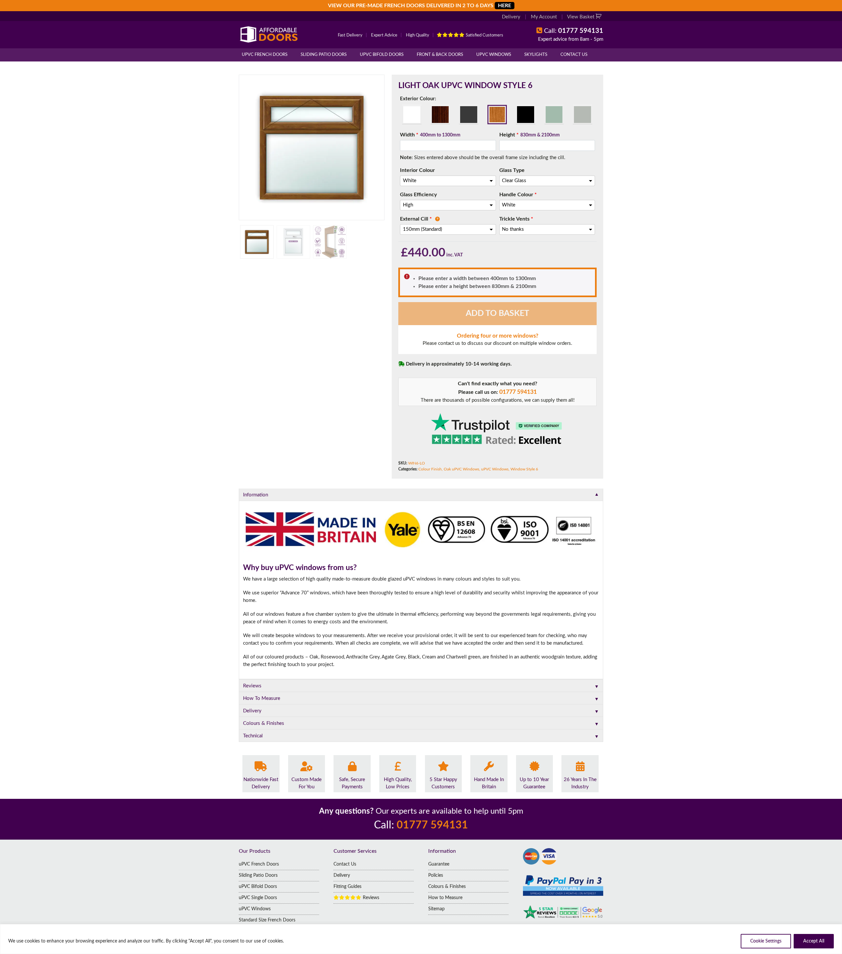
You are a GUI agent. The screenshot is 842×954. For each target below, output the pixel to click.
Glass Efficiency (418, 194)
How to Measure (445, 897)
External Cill (416, 219)
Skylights (535, 55)
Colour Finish (430, 469)
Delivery (511, 16)
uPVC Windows (493, 55)
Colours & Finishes (447, 886)
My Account (544, 16)
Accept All (813, 941)
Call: (573, 31)
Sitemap (436, 909)
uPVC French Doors (264, 55)
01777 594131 (518, 392)
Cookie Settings (765, 941)
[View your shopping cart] (599, 16)
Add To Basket (497, 313)
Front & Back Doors (440, 55)
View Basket (581, 16)
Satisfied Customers (484, 35)
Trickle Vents (516, 219)
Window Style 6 (524, 469)
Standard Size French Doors (267, 920)
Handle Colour (518, 194)
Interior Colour (417, 170)
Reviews (370, 897)
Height (529, 134)
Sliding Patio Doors (324, 55)
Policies (435, 875)
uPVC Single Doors (258, 897)
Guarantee (438, 864)
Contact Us (573, 55)
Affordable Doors (270, 34)
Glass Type (512, 170)
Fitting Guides (347, 886)
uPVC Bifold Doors (382, 55)
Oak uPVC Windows (461, 469)
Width (430, 134)
